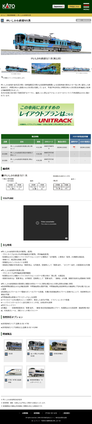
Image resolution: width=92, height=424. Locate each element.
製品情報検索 (11, 15)
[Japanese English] (59, 6)
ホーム (3, 15)
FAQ (74, 6)
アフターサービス (51, 413)
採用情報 (37, 413)
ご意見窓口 (66, 413)
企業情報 (25, 413)
